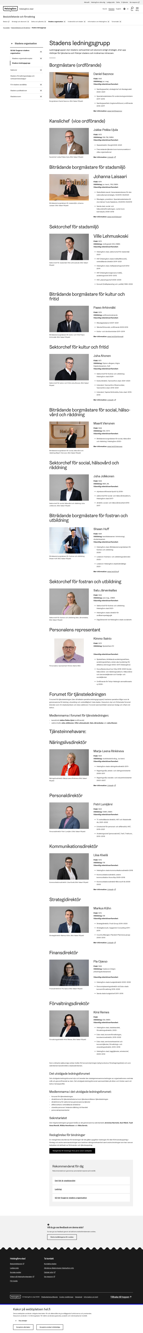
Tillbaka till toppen (119, 1296)
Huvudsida (6, 28)
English (118, 9)
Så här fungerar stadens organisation (71, 1197)
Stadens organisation (26, 43)
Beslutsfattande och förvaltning (20, 28)
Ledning (58, 1189)
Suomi (105, 9)
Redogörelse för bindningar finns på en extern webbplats (72, 1151)
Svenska (111, 9)
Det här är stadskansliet (65, 1180)
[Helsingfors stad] (15, 1297)
